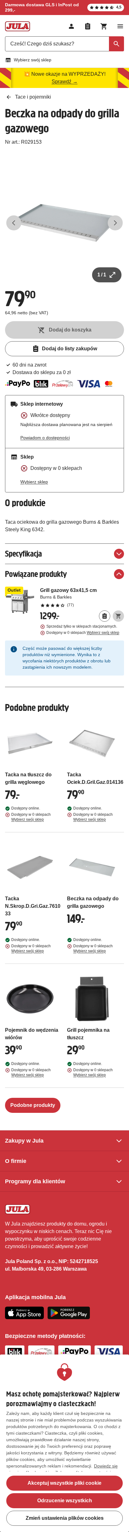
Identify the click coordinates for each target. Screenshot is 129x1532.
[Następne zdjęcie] (115, 222)
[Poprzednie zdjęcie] (13, 222)
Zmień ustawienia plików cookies (65, 1518)
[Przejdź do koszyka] (103, 26)
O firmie (15, 1161)
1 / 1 (101, 274)
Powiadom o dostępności (45, 437)
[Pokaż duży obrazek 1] (64, 222)
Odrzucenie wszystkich (64, 1500)
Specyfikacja (23, 553)
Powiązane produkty (36, 574)
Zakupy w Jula (24, 1141)
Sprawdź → (65, 81)
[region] (64, 1443)
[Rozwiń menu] (120, 26)
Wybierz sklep (34, 481)
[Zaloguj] (71, 26)
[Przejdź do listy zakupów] (87, 26)
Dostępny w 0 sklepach (82, 632)
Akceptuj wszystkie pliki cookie (64, 1483)
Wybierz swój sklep (32, 59)
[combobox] (64, 43)
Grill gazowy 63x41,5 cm (82, 597)
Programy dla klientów (35, 1181)
